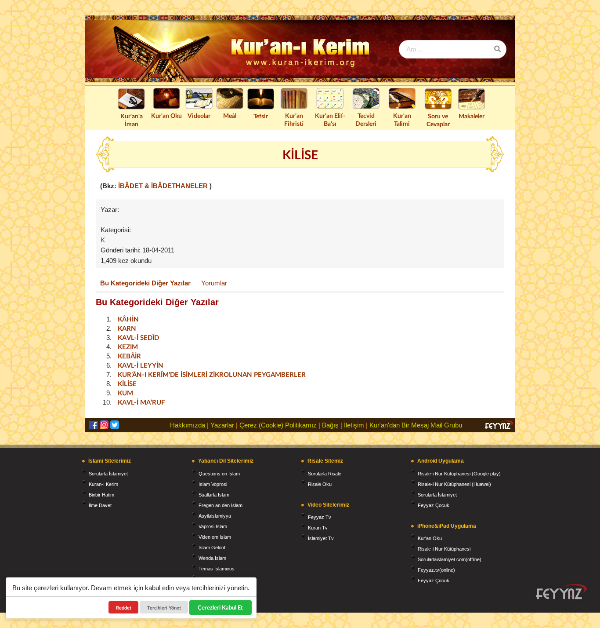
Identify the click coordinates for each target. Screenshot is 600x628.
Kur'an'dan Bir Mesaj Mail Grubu (415, 425)
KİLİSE (127, 383)
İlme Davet (100, 505)
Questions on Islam (219, 473)
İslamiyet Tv (321, 538)
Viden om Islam (215, 537)
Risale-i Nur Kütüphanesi (444, 548)
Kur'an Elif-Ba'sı (330, 119)
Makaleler (471, 116)
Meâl (229, 115)
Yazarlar (222, 425)
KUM (125, 393)
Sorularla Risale (324, 473)
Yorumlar (214, 283)
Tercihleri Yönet (164, 607)
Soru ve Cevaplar (438, 120)
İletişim (354, 425)
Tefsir (260, 116)
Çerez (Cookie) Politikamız (278, 425)
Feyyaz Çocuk (433, 505)
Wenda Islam (212, 558)
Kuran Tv (318, 527)
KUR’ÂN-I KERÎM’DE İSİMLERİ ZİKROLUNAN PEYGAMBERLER (212, 374)
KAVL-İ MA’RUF (141, 402)
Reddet (123, 607)
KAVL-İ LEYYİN (140, 365)
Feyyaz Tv (319, 517)
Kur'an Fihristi (294, 119)
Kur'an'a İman (131, 120)
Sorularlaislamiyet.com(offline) (449, 559)
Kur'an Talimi (402, 119)
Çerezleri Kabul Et (220, 607)
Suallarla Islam (214, 494)
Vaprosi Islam (213, 526)
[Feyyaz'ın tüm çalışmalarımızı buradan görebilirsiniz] (561, 592)
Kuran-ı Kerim (103, 484)
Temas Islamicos (217, 568)
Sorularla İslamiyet (108, 473)
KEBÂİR (129, 356)
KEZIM (128, 347)
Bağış (330, 425)
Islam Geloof (212, 547)
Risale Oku (320, 484)
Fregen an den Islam (220, 505)
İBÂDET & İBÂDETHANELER (164, 186)
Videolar (199, 115)
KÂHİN (128, 319)
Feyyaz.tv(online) (436, 570)
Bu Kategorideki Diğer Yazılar (145, 283)
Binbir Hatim (101, 494)
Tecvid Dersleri (365, 119)
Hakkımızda (187, 425)
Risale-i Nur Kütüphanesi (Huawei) (454, 484)
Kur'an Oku (166, 115)
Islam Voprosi (213, 484)
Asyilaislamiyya (215, 515)
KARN (127, 328)
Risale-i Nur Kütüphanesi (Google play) (459, 473)
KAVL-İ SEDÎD (138, 337)
